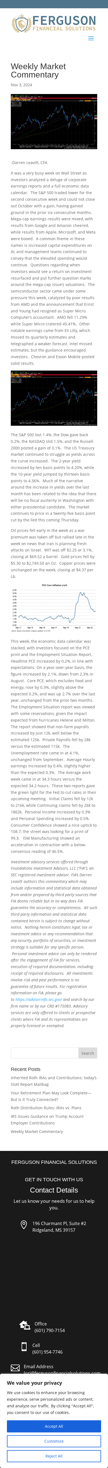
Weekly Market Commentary (37, 1131)
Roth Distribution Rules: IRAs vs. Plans (46, 1107)
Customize (54, 1441)
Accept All (54, 1426)
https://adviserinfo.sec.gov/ (39, 999)
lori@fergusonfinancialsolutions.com (62, 1373)
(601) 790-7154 (50, 1330)
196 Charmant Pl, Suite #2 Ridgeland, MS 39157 (59, 1226)
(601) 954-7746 (47, 1352)
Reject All (54, 1456)
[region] (54, 1421)
